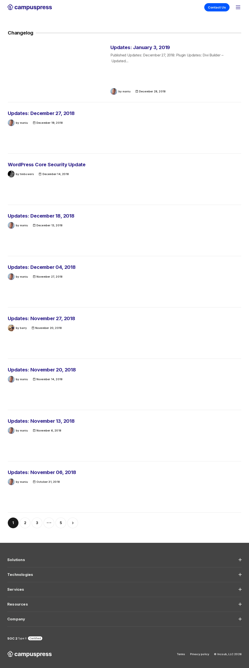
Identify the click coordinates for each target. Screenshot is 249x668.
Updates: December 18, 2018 (41, 216)
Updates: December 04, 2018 (42, 267)
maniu (127, 91)
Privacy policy (199, 654)
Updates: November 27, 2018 (41, 318)
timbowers (27, 174)
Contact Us (217, 7)
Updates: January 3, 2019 (140, 47)
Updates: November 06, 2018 (42, 472)
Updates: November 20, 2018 (42, 370)
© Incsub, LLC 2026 (228, 654)
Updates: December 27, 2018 (41, 113)
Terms (181, 654)
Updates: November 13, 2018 (41, 421)
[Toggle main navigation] (238, 7)
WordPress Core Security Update (47, 164)
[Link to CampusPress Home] (29, 7)
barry (23, 328)
